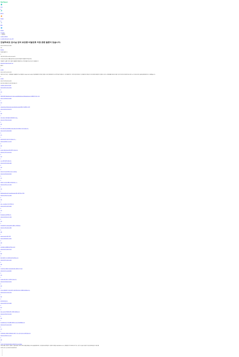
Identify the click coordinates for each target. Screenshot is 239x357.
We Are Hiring (19, 344)
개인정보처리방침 (8, 344)
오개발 (1, 69)
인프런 (1, 344)
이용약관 (14, 344)
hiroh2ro (2, 49)
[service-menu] (0, 34)
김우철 (1, 78)
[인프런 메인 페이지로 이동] (119, 1)
